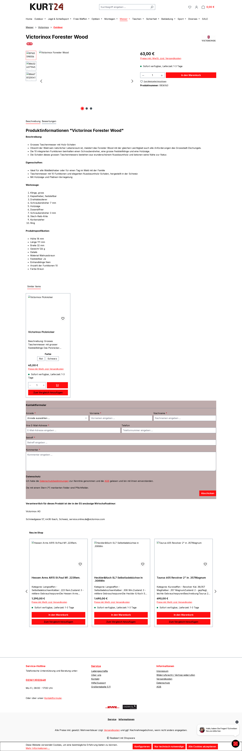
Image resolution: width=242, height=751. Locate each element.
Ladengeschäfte (99, 671)
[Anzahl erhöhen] (162, 75)
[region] (80, 81)
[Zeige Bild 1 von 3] (82, 108)
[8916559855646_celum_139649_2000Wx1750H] (86, 81)
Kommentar (33, 449)
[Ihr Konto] (196, 7)
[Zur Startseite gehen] (47, 6)
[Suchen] (152, 7)
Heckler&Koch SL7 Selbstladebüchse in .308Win (118, 579)
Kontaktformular (53, 698)
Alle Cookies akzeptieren (202, 746)
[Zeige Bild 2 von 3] (87, 108)
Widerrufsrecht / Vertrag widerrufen (175, 675)
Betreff (30, 437)
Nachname (160, 413)
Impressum (162, 671)
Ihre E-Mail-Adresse (37, 425)
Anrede (31, 413)
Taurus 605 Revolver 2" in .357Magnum (181, 577)
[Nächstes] (132, 81)
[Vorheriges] (41, 81)
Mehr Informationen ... (38, 748)
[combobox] (124, 7)
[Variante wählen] (57, 385)
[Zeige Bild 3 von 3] (91, 108)
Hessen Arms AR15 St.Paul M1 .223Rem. (56, 577)
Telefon (126, 425)
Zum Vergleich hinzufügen (48, 392)
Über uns (96, 675)
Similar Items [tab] (34, 286)
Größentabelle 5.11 (101, 686)
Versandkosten (164, 679)
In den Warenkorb (191, 75)
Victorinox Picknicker (41, 331)
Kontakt (95, 679)
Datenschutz (163, 682)
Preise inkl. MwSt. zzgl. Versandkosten (160, 58)
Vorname (95, 413)
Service (96, 666)
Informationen (126, 719)
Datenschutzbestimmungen (54, 481)
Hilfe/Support (98, 682)
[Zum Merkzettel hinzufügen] (63, 318)
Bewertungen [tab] (49, 121)
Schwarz (52, 358)
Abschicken (207, 493)
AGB (106, 481)
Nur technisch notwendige (169, 746)
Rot (41, 358)
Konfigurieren (142, 746)
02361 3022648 (36, 679)
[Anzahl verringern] (143, 75)
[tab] (33, 121)
